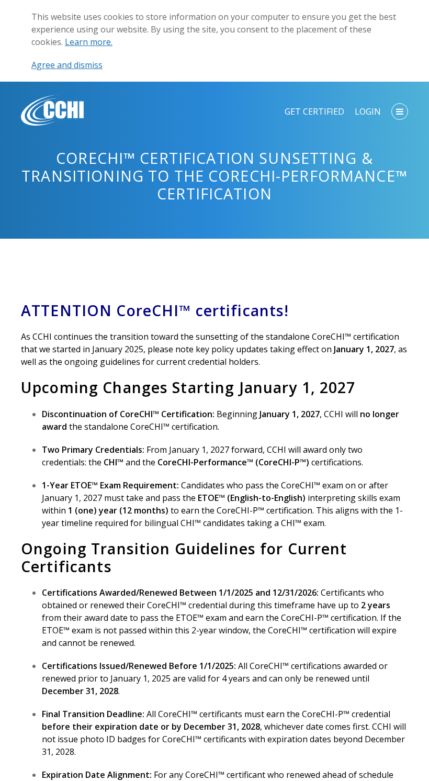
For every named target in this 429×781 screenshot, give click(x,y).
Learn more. (88, 42)
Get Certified (314, 111)
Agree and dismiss (67, 65)
